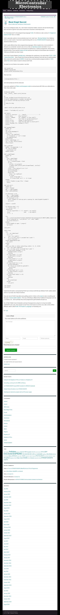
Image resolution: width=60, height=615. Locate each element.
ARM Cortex (15, 24)
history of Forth (24, 50)
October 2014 (7, 598)
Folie (8, 60)
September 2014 (7, 601)
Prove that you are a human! (11, 344)
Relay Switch (20, 458)
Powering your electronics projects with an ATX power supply (18, 392)
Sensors (32, 458)
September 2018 (7, 516)
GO (52, 59)
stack (41, 296)
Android (5, 401)
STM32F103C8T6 (27, 24)
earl (10, 24)
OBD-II (5, 429)
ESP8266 (17, 453)
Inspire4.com (7, 364)
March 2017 (6, 552)
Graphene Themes (14, 613)
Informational (20, 24)
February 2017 (7, 554)
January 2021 (7, 494)
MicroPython (50, 454)
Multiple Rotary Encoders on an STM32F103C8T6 (15, 389)
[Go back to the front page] (30, 4)
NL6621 (5, 426)
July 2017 (6, 541)
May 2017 (6, 546)
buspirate (29, 451)
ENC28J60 (8, 454)
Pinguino (6, 431)
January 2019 (7, 513)
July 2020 (6, 499)
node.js (10, 456)
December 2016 (7, 560)
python (8, 458)
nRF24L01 (14, 456)
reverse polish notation (15, 297)
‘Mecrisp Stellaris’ (42, 38)
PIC (37, 456)
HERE (22, 59)
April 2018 (6, 521)
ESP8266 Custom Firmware (47, 16)
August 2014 (7, 604)
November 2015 (7, 579)
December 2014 (7, 596)
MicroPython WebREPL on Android (15, 471)
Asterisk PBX (23, 451)
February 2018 (7, 527)
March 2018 (6, 524)
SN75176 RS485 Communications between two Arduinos (29, 479)
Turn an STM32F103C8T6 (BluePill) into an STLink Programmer (23, 468)
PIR (4, 458)
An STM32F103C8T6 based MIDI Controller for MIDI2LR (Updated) (19, 385)
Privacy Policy (30, 10)
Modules (6, 423)
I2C (31, 454)
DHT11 (42, 451)
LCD (33, 454)
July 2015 (6, 590)
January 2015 (7, 593)
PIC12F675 (41, 456)
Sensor (5, 440)
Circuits (5, 412)
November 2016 (7, 563)
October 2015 (7, 582)
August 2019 (7, 508)
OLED (23, 456)
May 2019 (6, 510)
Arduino (5, 404)
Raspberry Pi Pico (8, 437)
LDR (35, 454)
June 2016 (6, 568)
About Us (9, 10)
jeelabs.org (22, 55)
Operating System (37, 46)
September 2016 (7, 565)
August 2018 (7, 519)
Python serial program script (23, 86)
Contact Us (15, 10)
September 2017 (7, 535)
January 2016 (7, 574)
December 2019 (7, 502)
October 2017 (7, 532)
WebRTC (6, 459)
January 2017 (7, 557)
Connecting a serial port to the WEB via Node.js (15, 382)
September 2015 (7, 585)
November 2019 (7, 505)
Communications (7, 415)
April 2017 (6, 549)
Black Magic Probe (8, 409)
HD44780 (27, 454)
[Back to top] (57, 612)
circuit (33, 451)
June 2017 (6, 543)
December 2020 (7, 497)
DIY (46, 452)
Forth (32, 33)
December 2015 (7, 576)
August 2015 (7, 587)
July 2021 (6, 488)
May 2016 (6, 571)
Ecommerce (22, 10)
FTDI (23, 454)
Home (4, 10)
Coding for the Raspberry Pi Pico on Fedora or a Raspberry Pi (18, 379)
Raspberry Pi (7, 434)
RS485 (25, 458)
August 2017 (7, 538)
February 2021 (7, 491)
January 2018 (7, 530)
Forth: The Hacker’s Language (24, 306)
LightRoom (44, 454)
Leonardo (39, 454)
